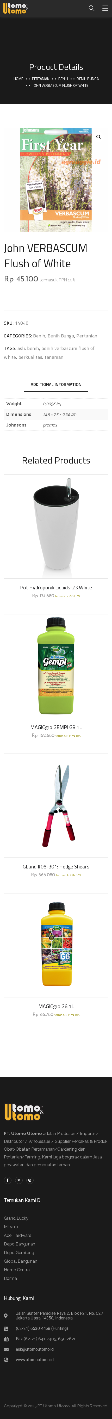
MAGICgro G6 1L (56, 1006)
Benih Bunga (88, 78)
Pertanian (40, 78)
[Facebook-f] (7, 1180)
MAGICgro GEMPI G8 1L (56, 727)
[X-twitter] (19, 1180)
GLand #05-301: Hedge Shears (56, 866)
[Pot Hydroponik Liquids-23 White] (56, 526)
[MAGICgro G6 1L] (56, 945)
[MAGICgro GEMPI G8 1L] (56, 666)
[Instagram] (30, 1180)
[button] (99, 137)
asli (21, 348)
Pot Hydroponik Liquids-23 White (56, 587)
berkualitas (30, 357)
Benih (63, 78)
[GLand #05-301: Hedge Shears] (56, 806)
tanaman (54, 357)
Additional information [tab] (56, 384)
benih (33, 348)
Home (18, 78)
